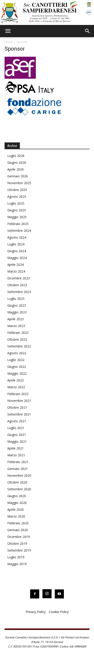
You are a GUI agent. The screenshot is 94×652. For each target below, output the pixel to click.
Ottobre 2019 (17, 543)
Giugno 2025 (16, 210)
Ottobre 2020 (17, 482)
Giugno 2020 (16, 496)
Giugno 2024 (16, 251)
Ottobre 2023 (17, 285)
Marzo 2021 (16, 455)
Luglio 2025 (15, 203)
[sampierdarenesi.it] (47, 12)
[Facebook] (34, 593)
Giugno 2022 (16, 366)
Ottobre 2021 (17, 407)
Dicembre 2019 (18, 537)
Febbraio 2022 (18, 394)
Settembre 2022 (19, 346)
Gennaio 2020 (17, 530)
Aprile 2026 (15, 169)
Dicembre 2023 (18, 278)
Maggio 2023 (17, 312)
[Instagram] (47, 593)
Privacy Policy (36, 612)
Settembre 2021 (19, 414)
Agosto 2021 (16, 421)
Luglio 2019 (15, 557)
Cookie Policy (59, 612)
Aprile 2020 (15, 509)
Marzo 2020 (16, 516)
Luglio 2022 (15, 360)
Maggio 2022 (17, 373)
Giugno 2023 (16, 305)
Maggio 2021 (17, 441)
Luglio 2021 (15, 428)
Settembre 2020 (19, 489)
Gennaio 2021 (17, 468)
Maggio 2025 (17, 217)
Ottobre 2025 (17, 190)
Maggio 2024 (17, 258)
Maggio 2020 (17, 503)
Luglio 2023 (15, 298)
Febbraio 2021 (18, 462)
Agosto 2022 (16, 353)
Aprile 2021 (15, 448)
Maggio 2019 (17, 564)
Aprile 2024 (15, 264)
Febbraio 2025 (18, 224)
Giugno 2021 (16, 434)
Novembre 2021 (19, 400)
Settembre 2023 (19, 292)
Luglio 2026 (15, 156)
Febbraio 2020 (18, 523)
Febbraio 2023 (18, 332)
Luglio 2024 (15, 244)
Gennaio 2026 (17, 176)
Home (9, 42)
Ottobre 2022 (17, 339)
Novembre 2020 (19, 475)
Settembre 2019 (19, 550)
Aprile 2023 (15, 319)
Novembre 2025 (19, 183)
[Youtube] (59, 593)
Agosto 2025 (16, 196)
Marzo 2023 (16, 326)
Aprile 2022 (15, 380)
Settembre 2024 (19, 230)
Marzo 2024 (16, 271)
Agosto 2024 (16, 237)
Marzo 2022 (16, 387)
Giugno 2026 (16, 162)
